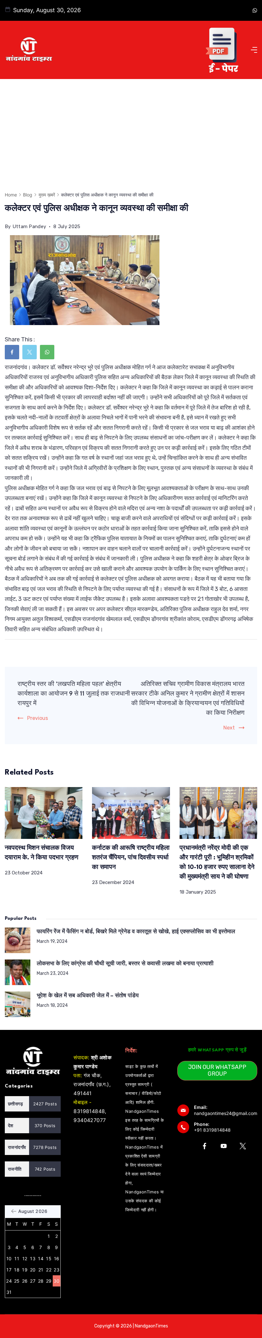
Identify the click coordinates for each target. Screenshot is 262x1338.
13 (32, 1258)
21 (40, 1269)
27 (32, 1281)
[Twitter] (243, 1146)
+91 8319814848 (212, 1130)
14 (40, 1258)
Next (229, 728)
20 (33, 1269)
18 (16, 1269)
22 (48, 1269)
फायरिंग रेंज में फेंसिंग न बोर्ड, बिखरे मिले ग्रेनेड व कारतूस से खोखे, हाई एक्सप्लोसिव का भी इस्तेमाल (136, 932)
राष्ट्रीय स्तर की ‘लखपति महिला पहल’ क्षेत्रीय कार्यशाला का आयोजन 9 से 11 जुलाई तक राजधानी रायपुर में (74, 693)
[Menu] (254, 50)
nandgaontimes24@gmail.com (225, 1113)
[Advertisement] (131, 127)
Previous (37, 718)
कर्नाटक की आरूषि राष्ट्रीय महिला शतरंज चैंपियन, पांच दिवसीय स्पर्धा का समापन (131, 857)
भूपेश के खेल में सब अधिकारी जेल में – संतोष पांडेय (88, 996)
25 (17, 1281)
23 (56, 1269)
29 (49, 1281)
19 (24, 1269)
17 (9, 1269)
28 (41, 1281)
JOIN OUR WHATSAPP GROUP (217, 1070)
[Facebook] (204, 1146)
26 (25, 1281)
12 (24, 1258)
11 (16, 1258)
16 (56, 1258)
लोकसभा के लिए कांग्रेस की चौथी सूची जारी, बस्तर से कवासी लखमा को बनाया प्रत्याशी (125, 964)
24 (9, 1281)
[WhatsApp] (254, 10)
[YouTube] (223, 1146)
